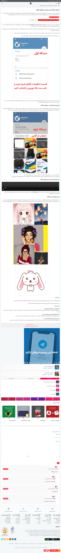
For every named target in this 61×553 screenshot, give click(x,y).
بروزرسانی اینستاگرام (27, 300)
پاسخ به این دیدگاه (5, 468)
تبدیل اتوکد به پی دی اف (55, 420)
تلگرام (33, 108)
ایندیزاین (39, 522)
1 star (58, 437)
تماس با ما (50, 543)
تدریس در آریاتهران (33, 543)
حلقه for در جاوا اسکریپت (26, 420)
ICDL (59, 517)
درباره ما (27, 543)
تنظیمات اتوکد (42, 420)
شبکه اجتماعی (55, 5)
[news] (2, 1)
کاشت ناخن (18, 518)
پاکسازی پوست (17, 522)
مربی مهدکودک (57, 519)
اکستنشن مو (18, 521)
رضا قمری (45, 20)
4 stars (55, 437)
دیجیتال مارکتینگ (57, 522)
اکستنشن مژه (18, 519)
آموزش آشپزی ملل (7, 521)
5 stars (54, 437)
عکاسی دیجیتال (38, 518)
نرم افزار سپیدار (28, 522)
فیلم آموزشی (53, 1)
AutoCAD (58, 521)
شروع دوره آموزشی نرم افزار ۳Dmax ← (30, 326)
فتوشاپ (39, 517)
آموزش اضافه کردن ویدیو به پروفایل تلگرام (46, 5)
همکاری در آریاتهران (40, 543)
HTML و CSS (49, 519)
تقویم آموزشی (57, 1)
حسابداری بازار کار (27, 517)
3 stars (56, 437)
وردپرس (49, 522)
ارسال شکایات (17, 543)
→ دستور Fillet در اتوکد (30, 324)
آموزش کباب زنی (7, 522)
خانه (59, 5)
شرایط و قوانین (11, 543)
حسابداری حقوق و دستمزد (26, 519)
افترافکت (39, 519)
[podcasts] (5, 1)
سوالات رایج (46, 543)
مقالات (49, 1)
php (50, 518)
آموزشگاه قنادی (8, 518)
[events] (6, 1)
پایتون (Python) (48, 517)
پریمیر (39, 521)
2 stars (57, 437)
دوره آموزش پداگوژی (57, 518)
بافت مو (18, 517)
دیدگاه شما (57, 441)
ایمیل (28, 456)
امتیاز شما (58, 434)
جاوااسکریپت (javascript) (47, 521)
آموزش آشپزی (8, 517)
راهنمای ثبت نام (22, 543)
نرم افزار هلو (28, 521)
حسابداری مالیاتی (27, 518)
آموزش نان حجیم (7, 519)
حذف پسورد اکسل (13, 420)
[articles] (3, 1)
